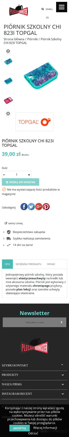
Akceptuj (19, 428)
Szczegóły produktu (28, 264)
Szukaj (49, 9)
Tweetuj (31, 206)
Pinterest (46, 206)
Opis (7, 264)
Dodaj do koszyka (20, 182)
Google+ (38, 206)
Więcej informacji (45, 428)
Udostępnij (24, 206)
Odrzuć (33, 433)
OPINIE (51, 264)
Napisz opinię (15, 223)
